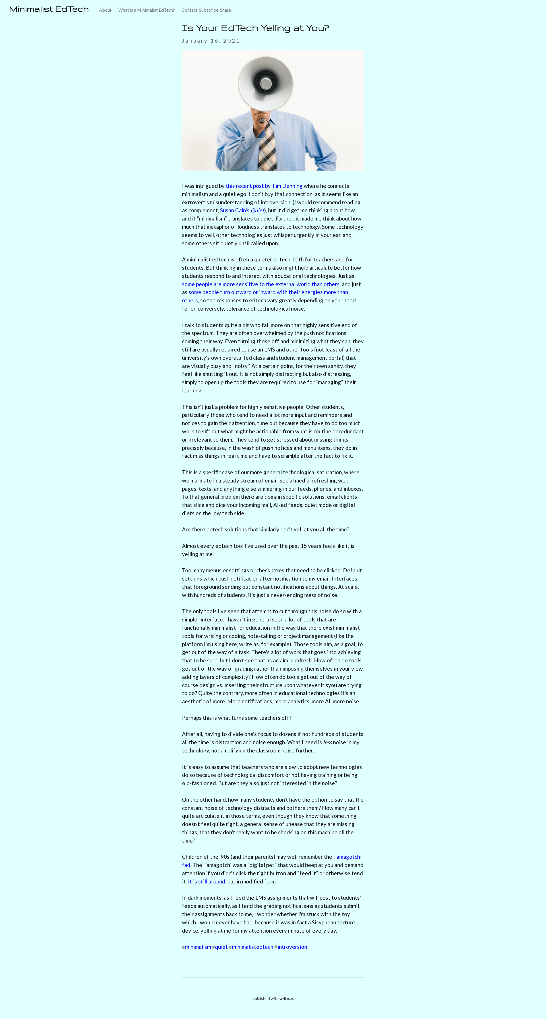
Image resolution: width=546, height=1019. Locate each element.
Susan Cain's (242, 210)
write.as (287, 998)
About (105, 10)
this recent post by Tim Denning (264, 185)
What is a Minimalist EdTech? (146, 10)
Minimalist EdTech (49, 8)
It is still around (206, 881)
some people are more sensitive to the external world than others (261, 284)
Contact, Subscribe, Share (206, 10)
